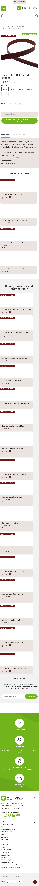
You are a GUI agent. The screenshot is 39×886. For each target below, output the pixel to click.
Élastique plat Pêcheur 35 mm (12, 594)
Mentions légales (6, 860)
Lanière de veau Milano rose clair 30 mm (16, 358)
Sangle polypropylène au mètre (13, 449)
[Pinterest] (20, 103)
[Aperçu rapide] (18, 192)
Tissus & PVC (5, 847)
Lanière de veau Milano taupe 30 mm (15, 475)
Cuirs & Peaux (5, 839)
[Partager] (10, 103)
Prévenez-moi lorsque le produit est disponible (19, 120)
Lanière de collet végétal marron (13, 195)
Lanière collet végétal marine (12, 381)
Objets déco (5, 852)
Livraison (4, 857)
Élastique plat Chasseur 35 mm (13, 497)
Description (5, 135)
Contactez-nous (6, 832)
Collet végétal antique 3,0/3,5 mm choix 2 (16, 220)
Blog (2, 834)
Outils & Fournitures (7, 850)
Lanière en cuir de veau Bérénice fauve (15, 332)
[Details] (23, 192)
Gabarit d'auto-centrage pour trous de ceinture (18, 269)
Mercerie (4, 842)
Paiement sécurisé (7, 862)
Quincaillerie (5, 845)
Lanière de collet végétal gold (12, 243)
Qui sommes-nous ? (7, 824)
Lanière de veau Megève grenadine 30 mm (17, 310)
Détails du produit (19, 135)
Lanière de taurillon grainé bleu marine (15, 403)
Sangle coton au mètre (10, 523)
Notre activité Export (8, 829)
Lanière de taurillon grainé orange (14, 669)
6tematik (17, 876)
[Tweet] (15, 103)
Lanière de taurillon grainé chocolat (14, 549)
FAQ (2, 827)
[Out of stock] (13, 217)
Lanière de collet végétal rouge (13, 572)
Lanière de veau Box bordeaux (12, 620)
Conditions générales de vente (11, 868)
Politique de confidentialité (9, 865)
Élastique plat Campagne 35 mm (13, 426)
